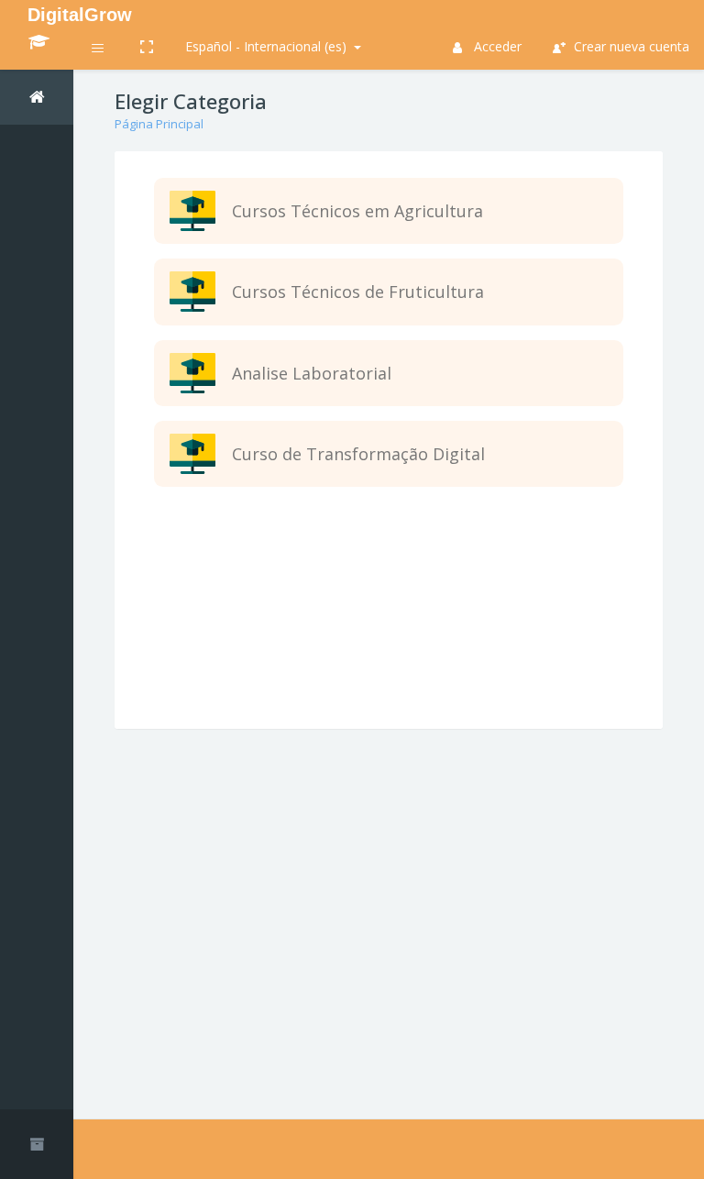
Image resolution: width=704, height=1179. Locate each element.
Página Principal (159, 124)
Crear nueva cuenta (629, 46)
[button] (98, 50)
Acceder (496, 46)
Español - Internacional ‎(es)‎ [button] (267, 46)
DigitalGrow (80, 15)
